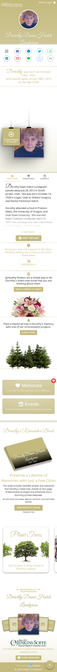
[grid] (28, 134)
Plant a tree (28, 332)
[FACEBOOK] (18, 51)
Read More (28, 232)
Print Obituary (30, 238)
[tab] (12, 177)
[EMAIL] (18, 58)
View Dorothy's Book (28, 507)
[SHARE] (39, 58)
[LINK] (50, 58)
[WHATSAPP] (50, 51)
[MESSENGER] (29, 51)
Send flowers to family (28, 289)
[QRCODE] (7, 51)
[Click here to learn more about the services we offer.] (28, 643)
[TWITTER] (39, 51)
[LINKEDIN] (7, 58)
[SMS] (29, 58)
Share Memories (30, 657)
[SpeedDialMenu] (49, 665)
